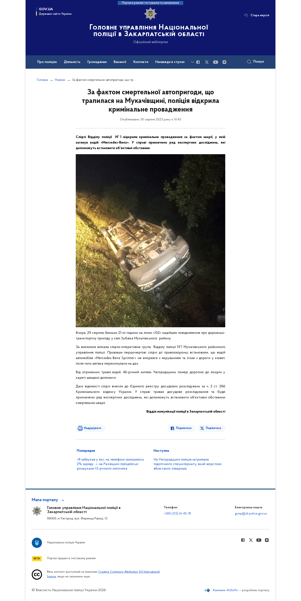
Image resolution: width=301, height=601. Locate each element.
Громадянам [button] (97, 62)
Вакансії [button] (120, 62)
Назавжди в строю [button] (170, 62)
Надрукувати (92, 428)
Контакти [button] (140, 62)
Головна (42, 80)
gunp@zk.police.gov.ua (251, 513)
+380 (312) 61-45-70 (177, 513)
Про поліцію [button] (47, 62)
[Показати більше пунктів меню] (192, 62)
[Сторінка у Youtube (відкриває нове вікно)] (215, 62)
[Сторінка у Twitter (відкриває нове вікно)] (206, 62)
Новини (60, 80)
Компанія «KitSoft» (225, 590)
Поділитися (183, 428)
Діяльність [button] (72, 62)
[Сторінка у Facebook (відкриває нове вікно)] (198, 62)
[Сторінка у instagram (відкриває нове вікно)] (224, 62)
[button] (49, 500)
